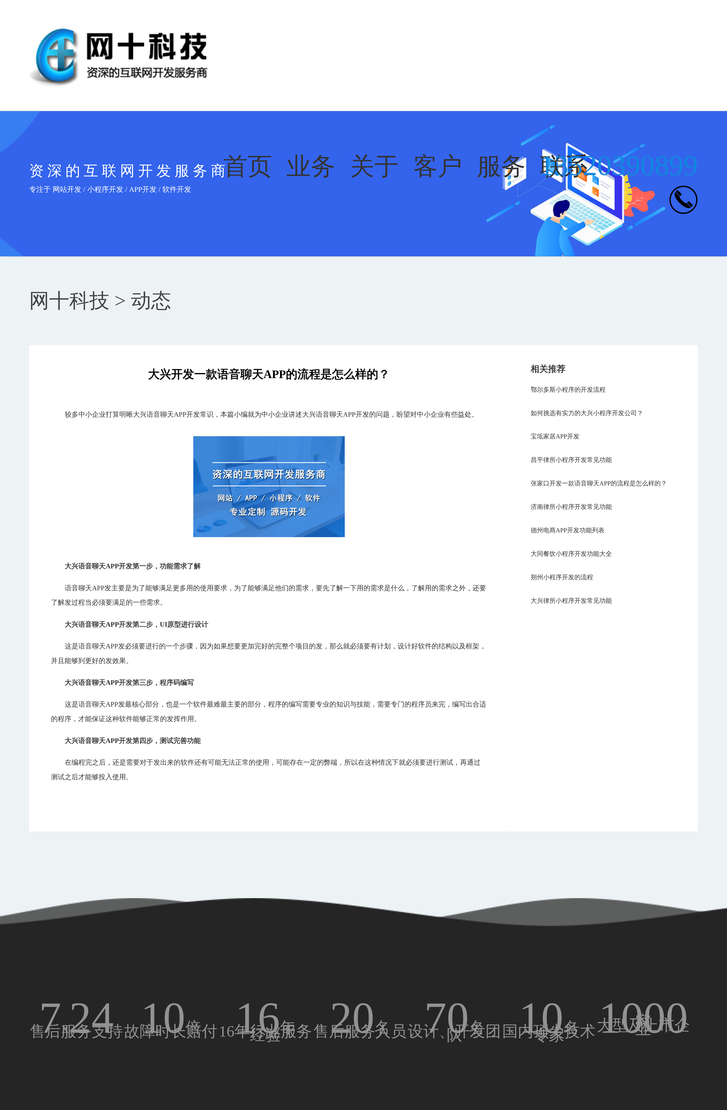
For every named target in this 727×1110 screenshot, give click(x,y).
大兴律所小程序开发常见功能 (571, 600)
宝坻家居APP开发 (555, 436)
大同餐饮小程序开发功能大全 (571, 553)
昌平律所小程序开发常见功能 (571, 459)
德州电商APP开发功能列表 (568, 530)
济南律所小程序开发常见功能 (571, 506)
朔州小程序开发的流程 (562, 577)
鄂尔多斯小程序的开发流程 (568, 389)
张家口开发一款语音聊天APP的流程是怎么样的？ (599, 483)
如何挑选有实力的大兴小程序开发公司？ (587, 413)
